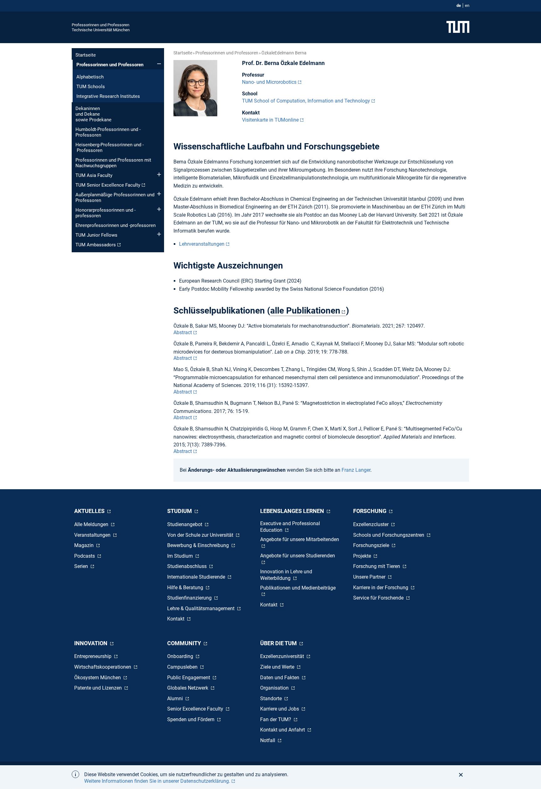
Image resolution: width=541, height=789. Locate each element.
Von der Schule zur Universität (200, 535)
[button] (463, 775)
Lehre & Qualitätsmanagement (201, 608)
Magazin (84, 545)
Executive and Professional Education (290, 526)
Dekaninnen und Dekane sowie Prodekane (93, 114)
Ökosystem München (98, 678)
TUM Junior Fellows (96, 235)
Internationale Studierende (196, 577)
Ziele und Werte (278, 667)
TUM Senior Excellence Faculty (107, 185)
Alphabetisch (90, 77)
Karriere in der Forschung (381, 587)
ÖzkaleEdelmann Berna (284, 53)
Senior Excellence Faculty (195, 709)
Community (184, 643)
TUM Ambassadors (95, 245)
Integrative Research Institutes (108, 96)
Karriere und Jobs (280, 709)
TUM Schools (90, 86)
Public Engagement (189, 678)
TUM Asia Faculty (93, 175)
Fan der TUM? (276, 719)
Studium (180, 511)
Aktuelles (90, 511)
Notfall (268, 740)
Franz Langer (356, 470)
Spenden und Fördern (191, 719)
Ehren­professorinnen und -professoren (115, 225)
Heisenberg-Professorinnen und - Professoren (109, 147)
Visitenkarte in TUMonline (270, 120)
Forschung (370, 511)
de (458, 5)
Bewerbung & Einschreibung (198, 545)
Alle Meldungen (92, 524)
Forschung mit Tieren (377, 566)
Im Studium (180, 556)
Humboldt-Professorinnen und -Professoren (108, 132)
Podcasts (85, 556)
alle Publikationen (305, 310)
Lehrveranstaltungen (201, 244)
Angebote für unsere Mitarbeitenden (299, 539)
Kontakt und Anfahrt (283, 730)
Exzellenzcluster (371, 524)
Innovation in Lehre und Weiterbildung (286, 575)
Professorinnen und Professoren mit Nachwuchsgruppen (113, 162)
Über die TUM (279, 643)
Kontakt (176, 619)
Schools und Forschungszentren (389, 535)
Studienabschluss (187, 566)
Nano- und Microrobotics (269, 82)
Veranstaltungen (93, 535)
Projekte (362, 556)
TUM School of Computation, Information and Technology (306, 101)
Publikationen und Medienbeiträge (298, 588)
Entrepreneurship (93, 656)
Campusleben (183, 667)
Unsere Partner (370, 577)
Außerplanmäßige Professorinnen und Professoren (114, 197)
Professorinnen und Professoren (100, 25)
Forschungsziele (371, 545)
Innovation (91, 643)
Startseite (85, 55)
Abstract (182, 332)
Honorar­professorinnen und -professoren (105, 213)
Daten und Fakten (280, 678)
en (467, 5)
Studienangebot (185, 524)
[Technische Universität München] (457, 27)
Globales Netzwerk (188, 688)
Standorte (271, 698)
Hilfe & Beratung (185, 587)
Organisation (275, 688)
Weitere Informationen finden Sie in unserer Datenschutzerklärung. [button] (157, 781)
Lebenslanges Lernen (292, 511)
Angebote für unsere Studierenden (297, 556)
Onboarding (180, 656)
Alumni (175, 698)
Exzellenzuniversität (282, 656)
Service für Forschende (379, 598)
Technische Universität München (101, 30)
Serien (81, 566)
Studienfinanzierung (190, 598)
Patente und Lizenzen (98, 688)
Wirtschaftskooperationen (103, 667)
